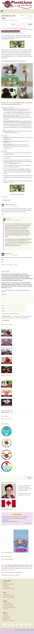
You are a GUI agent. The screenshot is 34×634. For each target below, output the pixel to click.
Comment (4, 294)
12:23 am (16, 206)
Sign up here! (30, 18)
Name (3, 305)
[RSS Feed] (8, 624)
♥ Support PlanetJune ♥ (8, 588)
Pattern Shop (6, 594)
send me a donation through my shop (18, 565)
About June (5, 614)
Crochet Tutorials (7, 603)
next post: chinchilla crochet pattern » (23, 29)
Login (22, 15)
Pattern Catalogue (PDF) (9, 597)
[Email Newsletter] (4, 624)
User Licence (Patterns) (8, 595)
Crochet (22, 33)
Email (3, 308)
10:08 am (17, 220)
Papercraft (5, 609)
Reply (2, 214)
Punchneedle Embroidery (9, 607)
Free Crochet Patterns (8, 604)
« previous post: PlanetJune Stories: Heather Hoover (14, 28)
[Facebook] (12, 624)
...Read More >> (28, 523)
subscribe (15, 318)
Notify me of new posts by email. (11, 313)
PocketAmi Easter (16, 104)
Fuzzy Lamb (8, 104)
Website (3, 311)
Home (4, 582)
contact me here (26, 495)
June (8, 218)
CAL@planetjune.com (26, 122)
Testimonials (6, 616)
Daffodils (21, 102)
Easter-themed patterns (18, 109)
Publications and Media (8, 620)
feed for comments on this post (9, 264)
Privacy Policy (6, 619)
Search (30, 24)
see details (23, 284)
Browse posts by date (6, 419)
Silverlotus (7, 253)
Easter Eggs (16, 102)
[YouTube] (21, 624)
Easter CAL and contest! (10, 31)
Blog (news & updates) (8, 584)
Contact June (6, 587)
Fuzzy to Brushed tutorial (22, 244)
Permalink (4, 197)
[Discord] (30, 624)
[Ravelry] (25, 624)
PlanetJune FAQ (6, 617)
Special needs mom (9, 204)
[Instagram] (17, 624)
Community (6, 585)
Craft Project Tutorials (8, 606)
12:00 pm (15, 255)
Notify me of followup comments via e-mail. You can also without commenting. (16, 317)
